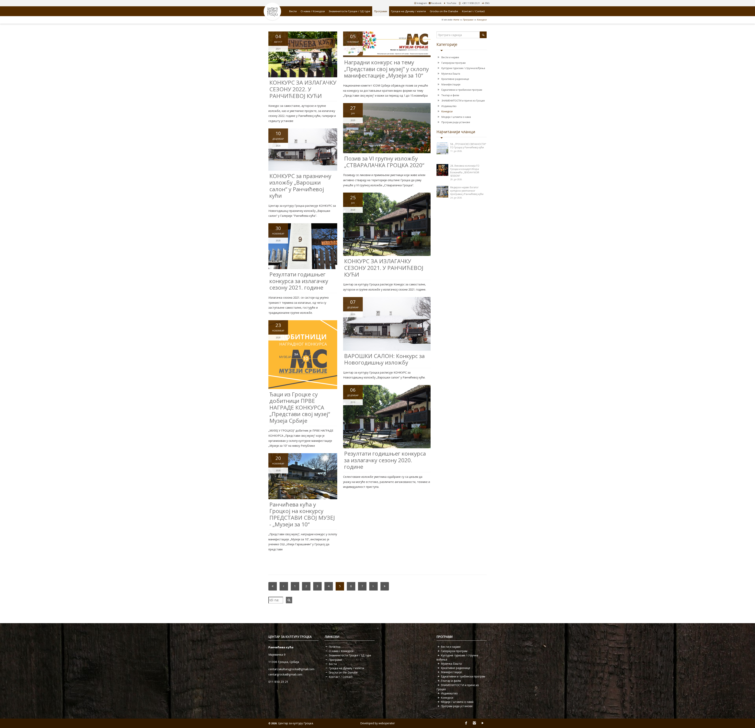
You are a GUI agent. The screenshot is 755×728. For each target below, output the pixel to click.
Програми (380, 11)
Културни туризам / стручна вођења (463, 68)
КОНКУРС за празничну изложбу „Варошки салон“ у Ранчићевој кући (300, 185)
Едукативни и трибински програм (461, 89)
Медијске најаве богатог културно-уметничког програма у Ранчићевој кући (466, 191)
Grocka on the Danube (444, 11)
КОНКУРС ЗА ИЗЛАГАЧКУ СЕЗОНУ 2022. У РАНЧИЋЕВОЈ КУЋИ (302, 89)
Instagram (421, 3)
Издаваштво (449, 106)
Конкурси (482, 19)
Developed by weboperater (377, 723)
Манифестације (450, 84)
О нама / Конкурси (313, 11)
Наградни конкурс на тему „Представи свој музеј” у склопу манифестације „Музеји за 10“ (386, 68)
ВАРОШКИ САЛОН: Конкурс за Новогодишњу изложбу (384, 359)
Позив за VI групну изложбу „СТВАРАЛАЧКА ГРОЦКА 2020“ (384, 162)
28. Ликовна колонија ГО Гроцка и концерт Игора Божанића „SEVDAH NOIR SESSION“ (464, 170)
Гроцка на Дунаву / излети (408, 11)
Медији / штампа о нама (456, 117)
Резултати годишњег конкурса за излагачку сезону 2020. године (385, 460)
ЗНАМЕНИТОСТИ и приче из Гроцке (463, 100)
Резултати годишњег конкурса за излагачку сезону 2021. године (298, 280)
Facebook (436, 3)
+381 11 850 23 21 (471, 3)
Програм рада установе (455, 122)
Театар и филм (450, 95)
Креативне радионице (455, 79)
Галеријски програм (453, 63)
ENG (487, 3)
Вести (293, 11)
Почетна (334, 647)
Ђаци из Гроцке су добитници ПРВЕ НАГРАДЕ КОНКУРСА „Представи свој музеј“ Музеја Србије (299, 407)
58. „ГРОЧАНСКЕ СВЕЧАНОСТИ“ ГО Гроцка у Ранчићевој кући (468, 145)
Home (456, 19)
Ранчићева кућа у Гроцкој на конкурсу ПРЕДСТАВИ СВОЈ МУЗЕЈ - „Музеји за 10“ (302, 514)
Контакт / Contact (473, 11)
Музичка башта (450, 73)
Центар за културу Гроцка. (296, 723)
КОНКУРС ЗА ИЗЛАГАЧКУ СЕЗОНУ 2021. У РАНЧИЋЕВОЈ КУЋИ (383, 267)
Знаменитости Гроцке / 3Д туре (349, 11)
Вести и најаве (450, 57)
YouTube (451, 3)
